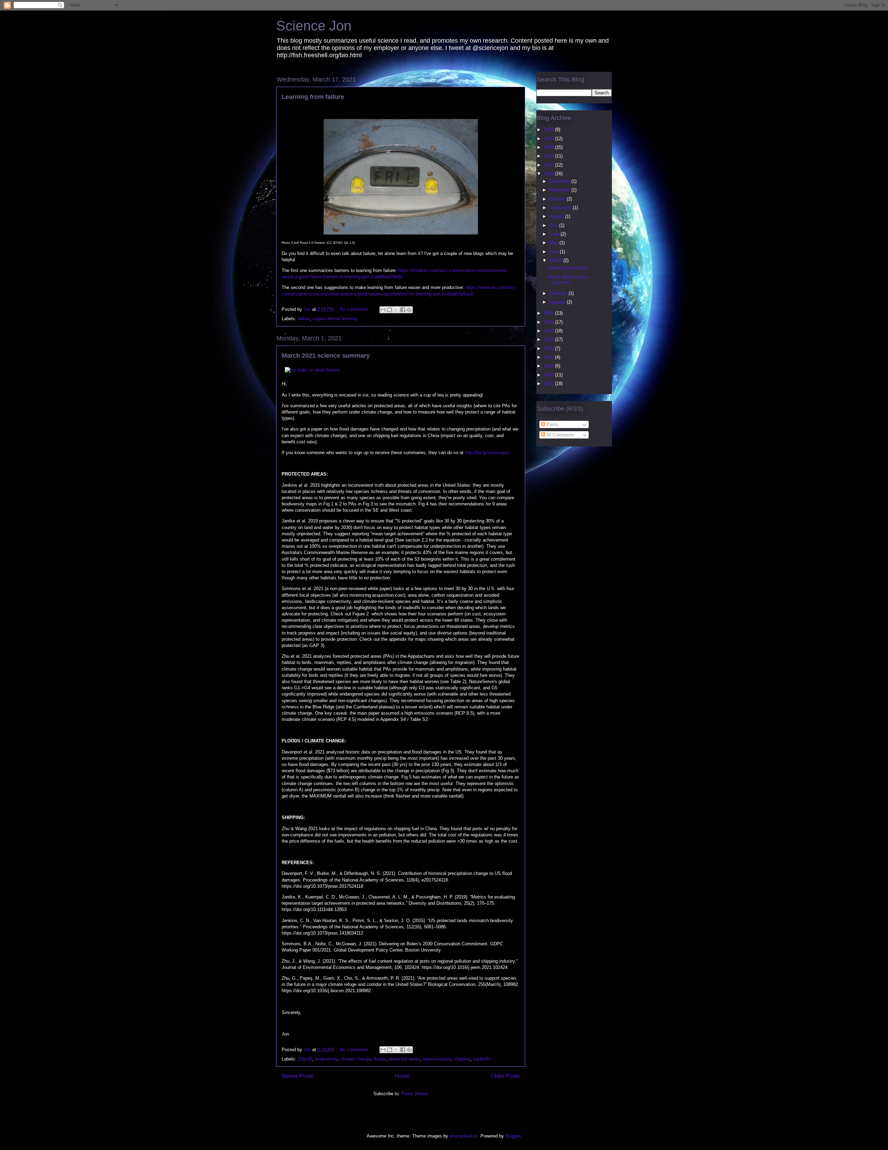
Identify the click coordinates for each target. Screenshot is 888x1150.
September (561, 207)
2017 (549, 339)
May (554, 242)
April (554, 251)
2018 (549, 330)
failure (304, 318)
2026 (549, 129)
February (559, 293)
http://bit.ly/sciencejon (487, 452)
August (557, 216)
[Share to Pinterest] (409, 309)
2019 (549, 322)
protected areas (404, 1059)
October (558, 199)
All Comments (559, 434)
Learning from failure (313, 96)
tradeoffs (482, 1059)
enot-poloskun (464, 1136)
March (556, 260)
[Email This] (382, 309)
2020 (549, 313)
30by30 (305, 1059)
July (554, 225)
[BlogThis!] (389, 309)
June (555, 234)
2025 (549, 138)
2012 (549, 383)
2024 (549, 147)
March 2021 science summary (326, 355)
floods (380, 1059)
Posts (551, 424)
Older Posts (505, 1076)
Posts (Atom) (414, 1093)
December (560, 181)
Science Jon (313, 25)
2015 (549, 357)
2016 (549, 348)
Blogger (512, 1136)
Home (402, 1076)
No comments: (355, 309)
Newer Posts (297, 1076)
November (560, 190)
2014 (549, 365)
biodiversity (326, 1059)
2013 (549, 374)
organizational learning (335, 318)
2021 (549, 173)
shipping (462, 1059)
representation (436, 1059)
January (558, 302)
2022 (549, 165)
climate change (355, 1059)
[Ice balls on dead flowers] (312, 370)
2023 (549, 156)
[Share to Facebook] (402, 309)
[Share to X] (396, 309)
